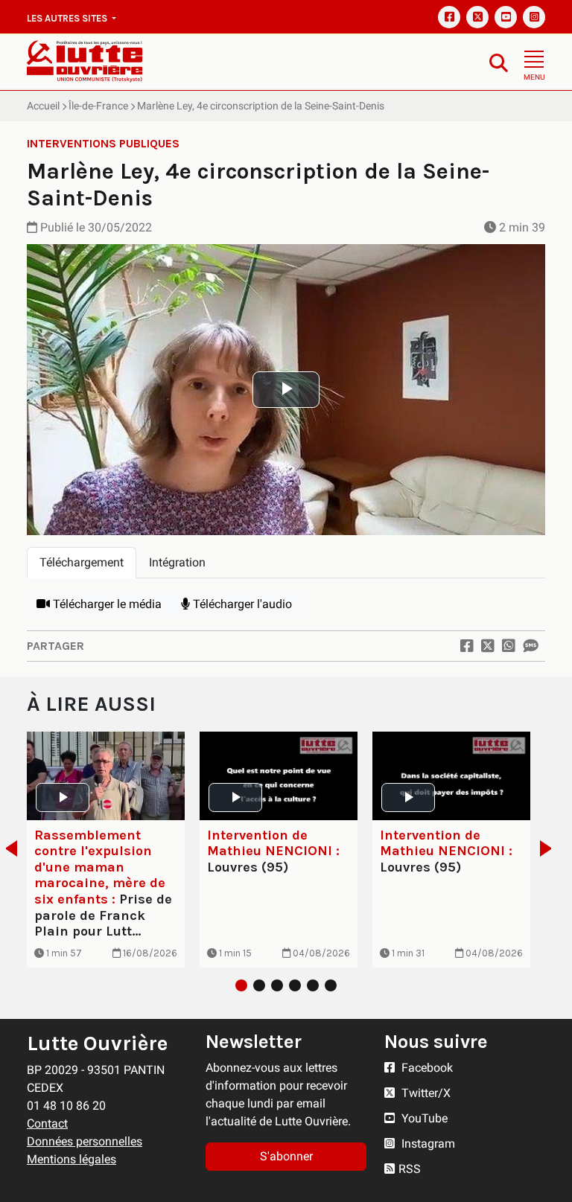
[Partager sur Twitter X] (488, 646)
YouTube (423, 1118)
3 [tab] (277, 985)
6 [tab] (331, 985)
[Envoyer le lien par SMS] (530, 646)
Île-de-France (98, 106)
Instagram (426, 1144)
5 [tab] (313, 985)
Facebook (425, 1068)
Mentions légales (71, 1159)
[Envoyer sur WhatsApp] (508, 646)
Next (550, 848)
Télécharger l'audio (241, 604)
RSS (409, 1169)
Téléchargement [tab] (81, 562)
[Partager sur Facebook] (467, 646)
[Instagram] (534, 17)
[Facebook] (449, 17)
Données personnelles (84, 1141)
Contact (47, 1123)
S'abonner (286, 1156)
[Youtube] (506, 17)
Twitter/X (424, 1093)
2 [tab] (259, 985)
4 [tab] (295, 985)
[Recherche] (498, 62)
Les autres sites (68, 18)
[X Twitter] (477, 17)
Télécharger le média (106, 604)
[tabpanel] (286, 604)
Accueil (43, 106)
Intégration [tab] (177, 562)
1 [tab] (241, 985)
